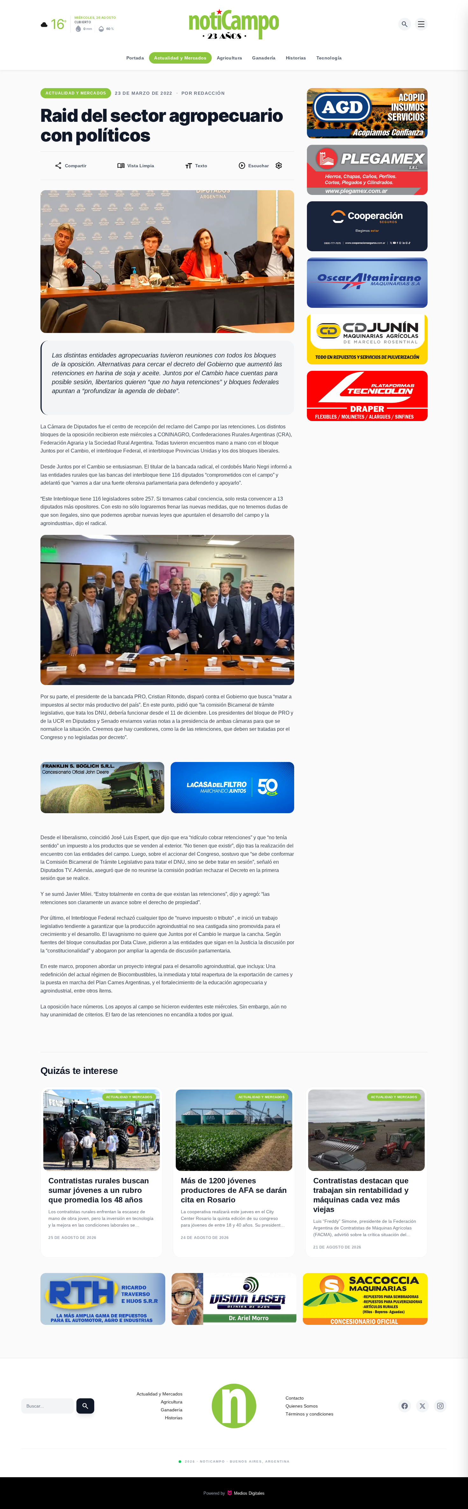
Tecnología (329, 57)
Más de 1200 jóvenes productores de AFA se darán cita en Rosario (234, 1190)
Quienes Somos (302, 1406)
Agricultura (229, 57)
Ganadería (263, 57)
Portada (135, 57)
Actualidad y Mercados (180, 57)
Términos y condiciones (309, 1413)
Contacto (295, 1398)
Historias (296, 57)
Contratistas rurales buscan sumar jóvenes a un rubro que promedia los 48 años (98, 1190)
